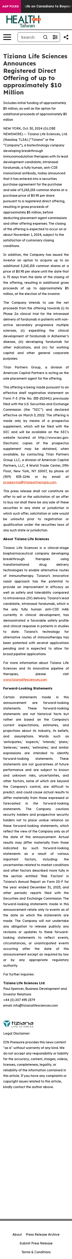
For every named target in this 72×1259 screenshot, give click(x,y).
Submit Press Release (36, 1243)
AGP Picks (10, 6)
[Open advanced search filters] (55, 37)
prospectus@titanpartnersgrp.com (29, 482)
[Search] (45, 37)
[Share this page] (66, 37)
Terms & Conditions (36, 1252)
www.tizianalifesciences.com (25, 680)
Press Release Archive (43, 1234)
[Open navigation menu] (7, 37)
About (17, 1234)
